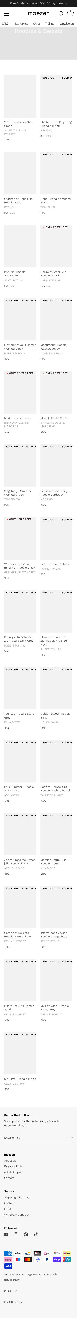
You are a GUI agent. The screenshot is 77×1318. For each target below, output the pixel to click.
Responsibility (13, 1166)
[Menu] (6, 13)
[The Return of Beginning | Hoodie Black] (56, 96)
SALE (5, 23)
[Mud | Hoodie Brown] (20, 392)
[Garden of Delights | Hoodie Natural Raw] (20, 907)
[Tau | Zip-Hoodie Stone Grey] (20, 688)
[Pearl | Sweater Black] (56, 538)
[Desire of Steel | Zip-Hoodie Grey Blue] (56, 246)
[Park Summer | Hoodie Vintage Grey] (20, 761)
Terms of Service (14, 1274)
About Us (10, 1160)
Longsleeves (67, 23)
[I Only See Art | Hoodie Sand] (20, 980)
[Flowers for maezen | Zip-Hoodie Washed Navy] (56, 611)
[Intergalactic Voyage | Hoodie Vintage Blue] (56, 907)
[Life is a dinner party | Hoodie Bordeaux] (56, 465)
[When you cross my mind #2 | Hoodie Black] (20, 538)
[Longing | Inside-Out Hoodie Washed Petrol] (56, 761)
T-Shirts (49, 23)
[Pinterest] (26, 1234)
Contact (9, 1203)
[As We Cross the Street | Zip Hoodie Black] (20, 834)
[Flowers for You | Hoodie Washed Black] (20, 319)
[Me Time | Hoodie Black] (20, 1053)
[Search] (61, 14)
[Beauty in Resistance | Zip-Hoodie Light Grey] (20, 611)
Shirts (36, 23)
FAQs (7, 1208)
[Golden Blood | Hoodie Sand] (56, 688)
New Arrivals (21, 23)
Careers (9, 1177)
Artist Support (13, 1172)
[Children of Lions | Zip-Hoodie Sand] (20, 173)
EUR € (7, 1291)
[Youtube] (6, 1234)
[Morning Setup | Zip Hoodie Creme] (56, 834)
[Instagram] (16, 1234)
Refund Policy (12, 1279)
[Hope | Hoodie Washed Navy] (56, 173)
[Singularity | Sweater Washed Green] (20, 465)
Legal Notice (33, 1274)
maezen (18, 1302)
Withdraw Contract (16, 1214)
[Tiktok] (36, 1234)
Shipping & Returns (16, 1197)
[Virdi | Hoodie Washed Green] (20, 96)
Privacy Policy (51, 1274)
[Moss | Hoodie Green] (56, 392)
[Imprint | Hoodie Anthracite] (20, 246)
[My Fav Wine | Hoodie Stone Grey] (56, 980)
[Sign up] (71, 1138)
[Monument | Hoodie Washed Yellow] (56, 319)
